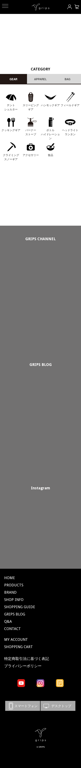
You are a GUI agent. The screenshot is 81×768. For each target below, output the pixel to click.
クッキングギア (10, 130)
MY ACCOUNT (16, 639)
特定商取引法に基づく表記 (26, 658)
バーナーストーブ (30, 132)
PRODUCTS (13, 585)
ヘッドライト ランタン (70, 132)
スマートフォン (23, 705)
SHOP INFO (13, 599)
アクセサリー (31, 155)
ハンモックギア (50, 105)
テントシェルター (11, 107)
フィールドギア (70, 105)
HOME (9, 578)
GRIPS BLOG (40, 364)
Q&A (8, 621)
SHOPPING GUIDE (19, 607)
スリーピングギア (31, 107)
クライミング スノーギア (11, 157)
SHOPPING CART (18, 647)
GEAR (13, 79)
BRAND (10, 592)
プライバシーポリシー (23, 666)
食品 (50, 155)
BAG (67, 79)
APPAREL (40, 79)
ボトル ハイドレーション (50, 134)
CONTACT (12, 628)
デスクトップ (58, 705)
